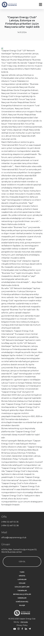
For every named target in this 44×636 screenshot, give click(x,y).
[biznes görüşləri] (14, 629)
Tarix (22, 572)
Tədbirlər (22, 590)
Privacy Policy (22, 625)
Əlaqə (22, 605)
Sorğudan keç (22, 601)
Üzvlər (22, 583)
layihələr (22, 579)
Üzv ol (22, 561)
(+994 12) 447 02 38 (10, 525)
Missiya (22, 575)
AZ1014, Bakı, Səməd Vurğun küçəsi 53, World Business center (19, 550)
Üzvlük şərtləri (22, 587)
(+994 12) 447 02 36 (9, 522)
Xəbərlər (22, 598)
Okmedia (24, 622)
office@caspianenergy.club (13, 537)
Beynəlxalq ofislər (22, 594)
